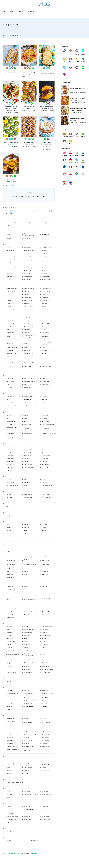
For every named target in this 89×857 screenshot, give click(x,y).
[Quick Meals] (33, 67)
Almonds (44, 227)
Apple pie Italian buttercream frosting (29, 234)
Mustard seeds (10, 577)
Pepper (26, 641)
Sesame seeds (28, 728)
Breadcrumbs (28, 273)
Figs (25, 418)
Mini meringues (46, 564)
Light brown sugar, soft (12, 533)
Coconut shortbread (12, 347)
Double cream (28, 384)
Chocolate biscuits (11, 326)
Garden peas (27, 446)
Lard (26, 524)
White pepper (45, 816)
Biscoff (44, 256)
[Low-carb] (30, 67)
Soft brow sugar (11, 731)
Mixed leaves (45, 571)
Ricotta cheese (28, 703)
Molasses (44, 574)
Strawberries (45, 740)
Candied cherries (46, 288)
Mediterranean (85, 168)
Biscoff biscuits (11, 259)
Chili (43, 317)
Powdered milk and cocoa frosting (12, 663)
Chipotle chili (10, 323)
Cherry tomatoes (28, 306)
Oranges (26, 614)
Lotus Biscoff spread (12, 539)
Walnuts (45, 806)
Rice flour (9, 703)
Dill (8, 384)
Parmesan (9, 632)
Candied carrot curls (29, 288)
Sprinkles (10, 740)
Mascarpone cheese (47, 553)
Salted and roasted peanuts (11, 722)
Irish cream (10, 497)
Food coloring (45, 421)
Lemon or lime (28, 530)
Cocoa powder (46, 332)
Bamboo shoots (28, 250)
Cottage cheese (28, 359)
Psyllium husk (45, 666)
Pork (26, 650)
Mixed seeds (10, 574)
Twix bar (26, 773)
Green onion (45, 464)
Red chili (44, 697)
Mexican (65, 176)
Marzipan (9, 553)
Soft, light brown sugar (30, 734)
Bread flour (10, 273)
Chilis (44, 320)
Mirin (8, 571)
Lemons (44, 530)
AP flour (44, 230)
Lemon (26, 527)
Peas (44, 638)
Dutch (82, 155)
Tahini (26, 760)
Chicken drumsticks (29, 314)
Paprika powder (28, 629)
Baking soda (10, 250)
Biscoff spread (10, 262)
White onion (27, 816)
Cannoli (26, 291)
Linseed (26, 536)
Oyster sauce (10, 617)
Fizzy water (45, 418)
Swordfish (27, 750)
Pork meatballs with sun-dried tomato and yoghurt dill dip (11, 108)
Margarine (9, 551)
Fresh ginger (45, 428)
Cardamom (27, 294)
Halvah (9, 479)
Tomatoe (44, 767)
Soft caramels (46, 731)
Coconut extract (28, 339)
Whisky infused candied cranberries (11, 813)
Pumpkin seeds (46, 672)
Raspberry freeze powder (47, 694)
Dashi (44, 378)
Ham (26, 479)
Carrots (9, 297)
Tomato (9, 767)
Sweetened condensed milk (13, 750)
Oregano (44, 614)
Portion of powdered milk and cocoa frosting (29, 654)
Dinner (27, 196)
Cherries (44, 303)
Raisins (26, 690)
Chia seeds (45, 309)
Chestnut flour (10, 309)
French (64, 162)
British (76, 155)
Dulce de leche (28, 387)
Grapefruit (27, 461)
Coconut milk (10, 343)
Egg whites (27, 399)
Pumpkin (26, 669)
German (71, 162)
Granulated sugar (11, 461)
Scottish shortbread (47, 722)
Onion (44, 603)
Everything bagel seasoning (30, 406)
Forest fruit (27, 424)
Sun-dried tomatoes (12, 746)
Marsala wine (27, 551)
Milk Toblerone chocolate (30, 560)
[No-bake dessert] (12, 67)
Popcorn (44, 647)
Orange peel (10, 614)
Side (38, 196)
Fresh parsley (10, 433)
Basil (8, 253)
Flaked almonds (11, 421)
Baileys (9, 247)
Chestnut (44, 306)
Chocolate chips (28, 326)
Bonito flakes (27, 270)
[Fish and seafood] (27, 67)
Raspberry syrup (28, 697)
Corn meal (45, 356)
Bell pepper (27, 256)
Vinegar (9, 797)
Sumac (44, 743)
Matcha (9, 556)
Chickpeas (27, 317)
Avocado (27, 238)
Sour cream (45, 734)
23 (11, 185)
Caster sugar (46, 297)
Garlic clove (10, 449)
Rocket (44, 703)
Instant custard (28, 494)
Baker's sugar (28, 247)
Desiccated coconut (29, 381)
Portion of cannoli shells (48, 650)
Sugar (26, 743)
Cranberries (10, 362)
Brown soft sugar (28, 276)
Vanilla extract (46, 791)
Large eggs (45, 524)
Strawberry (10, 743)
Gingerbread (10, 455)
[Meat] (15, 103)
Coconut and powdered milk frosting (29, 336)
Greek (76, 162)
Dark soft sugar (28, 378)
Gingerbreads (10, 458)
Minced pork (45, 560)
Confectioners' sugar (12, 353)
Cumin (9, 369)
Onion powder (28, 605)
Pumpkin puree (28, 672)
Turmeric (9, 773)
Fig (8, 418)
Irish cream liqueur (29, 497)
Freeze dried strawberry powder (12, 428)
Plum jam (9, 647)
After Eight (27, 222)
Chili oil (26, 320)
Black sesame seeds (47, 264)
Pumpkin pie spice (11, 672)
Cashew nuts (27, 297)
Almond (26, 225)
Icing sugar (10, 494)
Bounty (44, 270)
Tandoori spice (10, 763)
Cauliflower (10, 300)
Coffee (44, 347)
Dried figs (9, 387)
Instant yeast (45, 494)
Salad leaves (10, 718)
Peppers (44, 641)
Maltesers (45, 548)
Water (9, 809)
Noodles (26, 586)
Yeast (9, 840)
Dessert (21, 196)
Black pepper (28, 264)
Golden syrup (45, 458)
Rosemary (45, 706)
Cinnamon (27, 329)
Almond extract (11, 227)
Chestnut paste (28, 309)
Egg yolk (44, 399)
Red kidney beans (46, 700)
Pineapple (27, 644)
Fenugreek (10, 415)
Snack (43, 196)
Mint (26, 567)
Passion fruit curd (11, 179)
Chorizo (9, 329)
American (65, 155)
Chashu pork (45, 300)
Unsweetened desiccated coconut (15, 782)
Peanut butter (10, 638)
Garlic (44, 446)
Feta (26, 415)
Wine (8, 822)
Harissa (44, 479)
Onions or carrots (11, 608)
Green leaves (27, 464)
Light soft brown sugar (30, 533)
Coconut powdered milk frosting (47, 343)
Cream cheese (28, 366)
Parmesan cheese (29, 632)
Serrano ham (45, 726)
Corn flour (27, 356)
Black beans (45, 262)
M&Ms (8, 548)
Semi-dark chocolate (29, 726)
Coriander (45, 353)
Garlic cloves (28, 449)
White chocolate (29, 812)
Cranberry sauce (28, 362)
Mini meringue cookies (30, 564)
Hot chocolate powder (47, 485)
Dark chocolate (11, 378)
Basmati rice (27, 253)
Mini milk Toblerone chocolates (11, 568)
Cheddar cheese (11, 303)
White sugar (27, 819)
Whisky (44, 809)
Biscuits (26, 262)
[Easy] (7, 67)
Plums (26, 647)
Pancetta (9, 626)
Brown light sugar (11, 276)
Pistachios (45, 644)
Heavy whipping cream (12, 485)
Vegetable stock (46, 794)
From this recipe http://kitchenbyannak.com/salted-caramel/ (49, 433)
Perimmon (9, 644)
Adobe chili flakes (11, 222)
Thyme (26, 763)
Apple (8, 234)
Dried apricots (46, 384)
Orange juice (45, 611)
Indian (83, 162)
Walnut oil (27, 806)
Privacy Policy (33, 853)
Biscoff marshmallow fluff (48, 259)
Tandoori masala (46, 760)
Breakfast (15, 196)
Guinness (9, 470)
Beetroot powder (11, 256)
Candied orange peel (12, 291)
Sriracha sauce (28, 740)
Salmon (26, 718)
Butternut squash (46, 279)
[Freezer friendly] (10, 67)
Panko (26, 626)
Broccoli (44, 273)
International (66, 168)
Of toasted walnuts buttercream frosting (47, 599)
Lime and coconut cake (46, 71)
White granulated (46, 812)
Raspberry (45, 690)
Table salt (10, 760)
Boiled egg (10, 270)
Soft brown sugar (28, 731)
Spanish (65, 184)
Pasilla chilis (10, 635)
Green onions (10, 467)
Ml (25, 574)
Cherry (9, 306)
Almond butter (46, 225)
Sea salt (9, 726)
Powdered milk (46, 659)
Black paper (10, 264)
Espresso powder (11, 405)
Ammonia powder (28, 230)
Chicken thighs (11, 317)
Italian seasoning (46, 497)
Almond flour (28, 227)
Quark (9, 681)
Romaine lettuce (28, 706)
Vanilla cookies (28, 791)
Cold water (27, 350)
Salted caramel (28, 722)
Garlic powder (46, 449)
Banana (44, 250)
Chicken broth (10, 314)
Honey (26, 485)
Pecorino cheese (11, 641)
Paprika (9, 629)
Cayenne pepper (28, 300)
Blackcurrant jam (11, 267)
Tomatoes (9, 770)
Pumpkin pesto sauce (47, 669)
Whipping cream (28, 809)
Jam (8, 506)
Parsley (44, 632)
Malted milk (27, 548)
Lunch (33, 196)
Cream (9, 366)
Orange (26, 608)
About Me (12, 11)
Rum (8, 709)
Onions (44, 605)
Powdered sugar (29, 662)
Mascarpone (27, 553)
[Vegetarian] (15, 67)
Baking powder (46, 247)
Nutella (44, 586)
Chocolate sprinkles (47, 326)
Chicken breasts (46, 312)
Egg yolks (10, 402)
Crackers (44, 359)
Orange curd (45, 608)
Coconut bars (45, 336)
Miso (26, 571)
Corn (8, 356)
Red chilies (10, 700)
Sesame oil (10, 728)
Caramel (9, 294)
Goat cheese (27, 458)
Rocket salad (10, 706)
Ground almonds (28, 467)
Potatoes (27, 659)
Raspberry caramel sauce (12, 694)
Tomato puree (28, 767)
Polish (70, 176)
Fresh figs (27, 428)
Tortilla (26, 770)
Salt (44, 718)
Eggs (26, 402)
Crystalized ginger (46, 366)
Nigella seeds (10, 586)
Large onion (10, 527)
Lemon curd (45, 527)
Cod (25, 347)
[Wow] (49, 103)
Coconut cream (11, 339)
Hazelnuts (27, 482)
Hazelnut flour (10, 482)
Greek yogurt (10, 464)
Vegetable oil (10, 794)
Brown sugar (46, 276)
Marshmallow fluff (46, 551)
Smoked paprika (46, 728)
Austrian (71, 155)
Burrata (9, 279)
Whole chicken (46, 819)
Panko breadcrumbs (47, 626)
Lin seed (9, 536)
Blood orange (28, 267)
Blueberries (45, 267)
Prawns (44, 662)
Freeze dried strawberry (48, 424)
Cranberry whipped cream (48, 362)
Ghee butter (27, 452)
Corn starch (10, 359)
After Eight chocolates (47, 222)
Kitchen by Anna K (15, 853)
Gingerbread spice (29, 455)
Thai (70, 184)
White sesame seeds (12, 819)
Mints (44, 567)
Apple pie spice (46, 234)
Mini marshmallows (11, 564)
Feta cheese (45, 415)
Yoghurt (35, 840)
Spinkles (26, 737)
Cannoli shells (46, 291)
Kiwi (8, 515)
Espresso (44, 402)
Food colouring (11, 424)
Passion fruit (27, 635)
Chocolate (45, 323)
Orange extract (11, 611)
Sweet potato (45, 746)
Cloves (44, 329)
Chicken (9, 312)
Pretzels (9, 666)
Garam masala (10, 446)
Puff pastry (10, 669)
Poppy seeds (10, 650)
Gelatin (9, 452)
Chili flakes (10, 320)
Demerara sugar (11, 381)
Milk (44, 556)
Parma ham (45, 629)
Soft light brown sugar (12, 734)
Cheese (26, 303)
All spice (9, 225)
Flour (26, 421)
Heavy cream (45, 482)
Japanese (77, 169)
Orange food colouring (30, 611)
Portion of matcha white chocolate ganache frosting (12, 655)
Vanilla (9, 791)
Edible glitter (10, 396)
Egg (44, 396)
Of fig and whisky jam (29, 599)
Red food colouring (29, 700)
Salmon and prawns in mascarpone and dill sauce (29, 72)
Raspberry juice (11, 697)
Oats (8, 599)
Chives (26, 323)
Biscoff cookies (28, 259)
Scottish (77, 176)
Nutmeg (9, 589)
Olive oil (27, 603)
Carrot (44, 294)
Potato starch (10, 659)
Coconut (9, 336)
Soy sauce (10, 737)
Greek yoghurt (46, 461)
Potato (44, 654)
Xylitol (9, 831)
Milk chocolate (11, 560)
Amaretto (9, 230)
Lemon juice (10, 530)
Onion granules (11, 605)
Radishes (9, 690)
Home (4, 11)
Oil (8, 603)
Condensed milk (46, 350)
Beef (43, 253)
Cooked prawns (28, 353)
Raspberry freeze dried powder (29, 694)
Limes (44, 533)
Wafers (9, 806)
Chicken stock (46, 314)
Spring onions (45, 737)
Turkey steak (45, 770)
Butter (27, 279)
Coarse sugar (10, 332)
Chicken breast (28, 312)
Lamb (8, 524)
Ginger (44, 452)
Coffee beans (10, 350)
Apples (9, 238)
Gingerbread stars (46, 455)
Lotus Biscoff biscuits (47, 536)
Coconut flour (45, 339)
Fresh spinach (28, 433)
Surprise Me (30, 11)
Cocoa (26, 332)
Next (13, 185)
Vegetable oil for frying (30, 794)
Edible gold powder (29, 396)
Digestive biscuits (46, 381)
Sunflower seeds (28, 746)
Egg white (9, 399)
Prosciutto (27, 666)
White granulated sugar (12, 816)
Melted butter (28, 556)
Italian (70, 169)
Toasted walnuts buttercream (45, 763)
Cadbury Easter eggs (12, 288)
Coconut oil (27, 343)
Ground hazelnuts (46, 467)
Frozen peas (10, 437)
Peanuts (26, 638)
